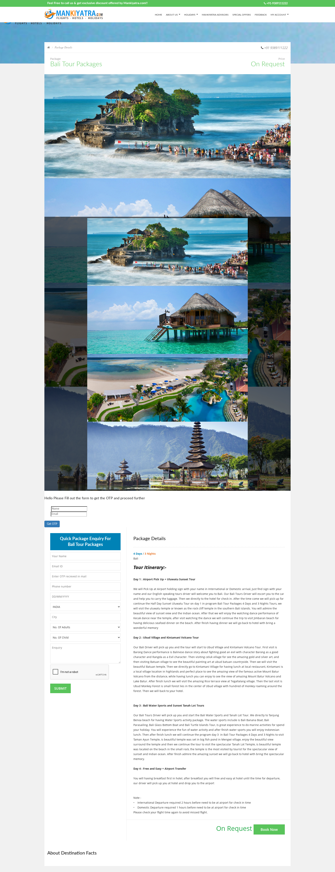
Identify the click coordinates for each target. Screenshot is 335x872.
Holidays (189, 15)
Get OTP (52, 524)
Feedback (261, 15)
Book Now (269, 829)
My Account (278, 15)
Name (47, 509)
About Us (172, 15)
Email (47, 514)
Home (158, 15)
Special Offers (241, 15)
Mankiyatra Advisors (215, 15)
